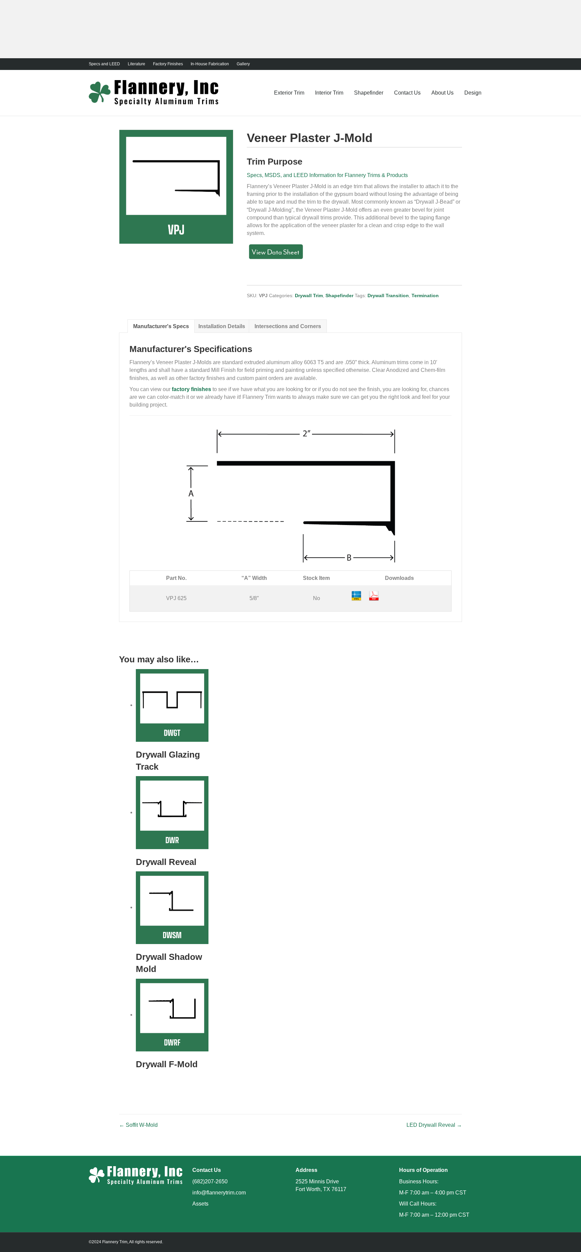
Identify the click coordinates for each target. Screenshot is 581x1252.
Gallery (243, 64)
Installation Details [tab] (221, 326)
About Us (442, 93)
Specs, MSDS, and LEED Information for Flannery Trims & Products (327, 175)
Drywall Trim (309, 295)
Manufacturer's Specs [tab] (161, 326)
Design (472, 93)
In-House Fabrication (210, 64)
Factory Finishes (168, 64)
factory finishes (191, 389)
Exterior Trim (289, 93)
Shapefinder (368, 93)
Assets (200, 1204)
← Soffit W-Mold (138, 1125)
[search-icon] (489, 92)
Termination (425, 295)
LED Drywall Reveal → (434, 1125)
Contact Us (407, 93)
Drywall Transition (388, 295)
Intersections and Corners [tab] (288, 326)
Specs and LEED (104, 64)
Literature (136, 64)
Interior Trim (329, 93)
